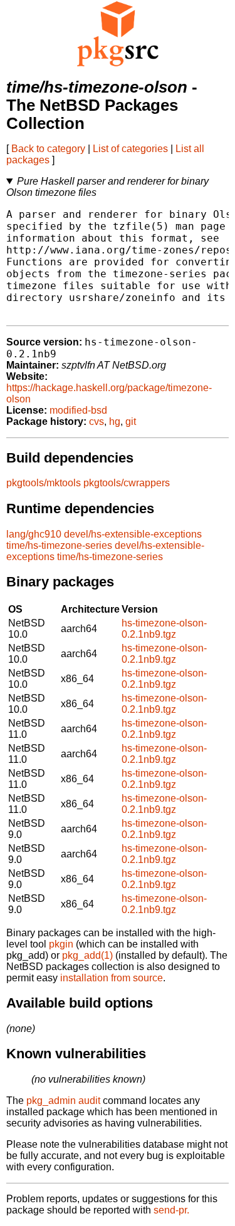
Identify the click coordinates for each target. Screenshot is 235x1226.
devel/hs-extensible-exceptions (133, 534)
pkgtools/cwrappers (126, 483)
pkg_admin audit (63, 1100)
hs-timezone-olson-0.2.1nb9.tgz (164, 629)
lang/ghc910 (33, 534)
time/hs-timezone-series (59, 545)
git (130, 421)
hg (114, 421)
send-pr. (171, 1210)
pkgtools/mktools (43, 483)
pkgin (61, 944)
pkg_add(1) (87, 955)
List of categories (130, 148)
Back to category (48, 148)
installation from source (111, 978)
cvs (96, 421)
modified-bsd (78, 410)
